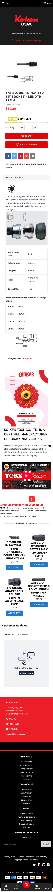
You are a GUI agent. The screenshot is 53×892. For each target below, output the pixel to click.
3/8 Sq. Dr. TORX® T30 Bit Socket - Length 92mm (24, 96)
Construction (26, 793)
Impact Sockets (26, 765)
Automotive (26, 789)
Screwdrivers (26, 800)
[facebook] (8, 156)
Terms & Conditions (26, 817)
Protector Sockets (26, 772)
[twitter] (14, 156)
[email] (32, 156)
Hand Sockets (27, 769)
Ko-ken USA (19, 872)
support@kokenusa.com (16, 734)
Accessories (26, 762)
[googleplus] (26, 156)
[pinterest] (20, 156)
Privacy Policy (26, 813)
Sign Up (46, 844)
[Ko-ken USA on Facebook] (39, 865)
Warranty (28, 359)
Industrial (27, 796)
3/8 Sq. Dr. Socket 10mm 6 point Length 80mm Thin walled (39, 589)
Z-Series (26, 779)
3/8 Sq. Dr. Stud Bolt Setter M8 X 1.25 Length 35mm (39, 549)
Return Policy (26, 820)
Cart (49, 3)
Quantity (9, 127)
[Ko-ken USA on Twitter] (34, 865)
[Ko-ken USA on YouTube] (48, 865)
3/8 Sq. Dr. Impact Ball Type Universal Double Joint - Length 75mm (14, 550)
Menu (7, 3)
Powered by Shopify (35, 872)
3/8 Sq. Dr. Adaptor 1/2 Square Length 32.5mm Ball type (14, 596)
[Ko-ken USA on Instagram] (43, 865)
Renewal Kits (26, 776)
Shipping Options (26, 824)
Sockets (26, 803)
